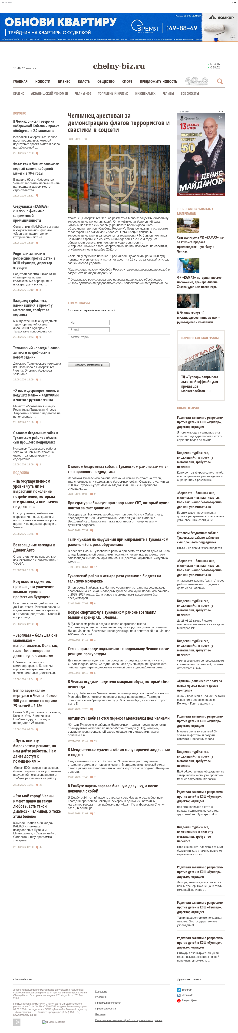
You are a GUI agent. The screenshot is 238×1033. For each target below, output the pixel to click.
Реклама (100, 1014)
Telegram (187, 989)
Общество (106, 81)
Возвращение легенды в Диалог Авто (34, 547)
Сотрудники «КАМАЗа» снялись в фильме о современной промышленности (31, 213)
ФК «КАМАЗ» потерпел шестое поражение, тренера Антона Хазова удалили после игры (199, 282)
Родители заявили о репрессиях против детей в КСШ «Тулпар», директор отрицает (34, 260)
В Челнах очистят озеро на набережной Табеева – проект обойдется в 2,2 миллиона (36, 126)
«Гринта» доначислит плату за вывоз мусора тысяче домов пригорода (199, 685)
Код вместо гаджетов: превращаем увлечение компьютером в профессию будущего (33, 589)
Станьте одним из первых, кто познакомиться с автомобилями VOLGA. (35, 560)
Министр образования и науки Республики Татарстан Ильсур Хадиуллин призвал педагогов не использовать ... (36, 411)
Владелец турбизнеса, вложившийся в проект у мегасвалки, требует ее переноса (33, 307)
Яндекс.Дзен (189, 1000)
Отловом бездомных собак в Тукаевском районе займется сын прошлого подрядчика (35, 437)
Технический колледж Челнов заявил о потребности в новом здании (36, 352)
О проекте (101, 991)
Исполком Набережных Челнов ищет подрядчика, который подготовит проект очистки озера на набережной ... (36, 142)
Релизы (168, 93)
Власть (84, 81)
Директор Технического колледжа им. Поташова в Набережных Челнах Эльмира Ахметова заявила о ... (37, 369)
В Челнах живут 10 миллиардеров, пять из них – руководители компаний (198, 317)
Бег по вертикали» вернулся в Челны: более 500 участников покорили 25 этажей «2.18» (35, 698)
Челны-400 (83, 93)
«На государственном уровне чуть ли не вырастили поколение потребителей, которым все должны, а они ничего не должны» (35, 493)
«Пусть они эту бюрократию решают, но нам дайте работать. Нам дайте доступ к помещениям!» (34, 751)
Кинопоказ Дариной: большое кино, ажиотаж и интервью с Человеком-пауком (200, 383)
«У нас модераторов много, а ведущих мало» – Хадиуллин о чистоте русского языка (36, 395)
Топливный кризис (113, 93)
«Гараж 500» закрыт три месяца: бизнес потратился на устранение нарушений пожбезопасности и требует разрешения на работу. (37, 773)
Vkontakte (187, 995)
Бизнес (64, 81)
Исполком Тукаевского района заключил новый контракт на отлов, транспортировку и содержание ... (34, 454)
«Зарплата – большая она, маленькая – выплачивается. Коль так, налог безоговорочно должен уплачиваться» (36, 645)
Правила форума (105, 1008)
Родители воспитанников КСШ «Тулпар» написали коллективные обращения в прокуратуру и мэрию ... (34, 279)
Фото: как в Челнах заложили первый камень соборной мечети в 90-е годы (36, 168)
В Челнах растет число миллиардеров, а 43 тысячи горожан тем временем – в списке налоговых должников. (34, 667)
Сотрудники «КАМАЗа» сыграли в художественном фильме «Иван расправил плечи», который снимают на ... (36, 232)
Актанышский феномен (49, 93)
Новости (42, 81)
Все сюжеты (190, 93)
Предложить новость (158, 81)
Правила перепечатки (108, 1002)
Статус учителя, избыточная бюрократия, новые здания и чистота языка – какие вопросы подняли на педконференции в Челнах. (35, 520)
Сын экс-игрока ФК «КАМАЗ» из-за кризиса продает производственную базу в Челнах (200, 244)
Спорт (127, 81)
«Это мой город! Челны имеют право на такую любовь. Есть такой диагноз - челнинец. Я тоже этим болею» (37, 806)
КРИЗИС (18, 93)
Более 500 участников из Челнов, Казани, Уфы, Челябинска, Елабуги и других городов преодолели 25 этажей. (37, 718)
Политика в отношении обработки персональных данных (128, 1020)
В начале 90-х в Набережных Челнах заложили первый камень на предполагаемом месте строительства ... (36, 185)
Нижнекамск (145, 93)
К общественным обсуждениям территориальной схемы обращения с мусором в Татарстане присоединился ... (35, 326)
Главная (20, 81)
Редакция (100, 997)
